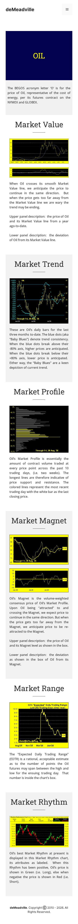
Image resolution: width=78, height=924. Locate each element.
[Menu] (67, 9)
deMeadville (20, 9)
